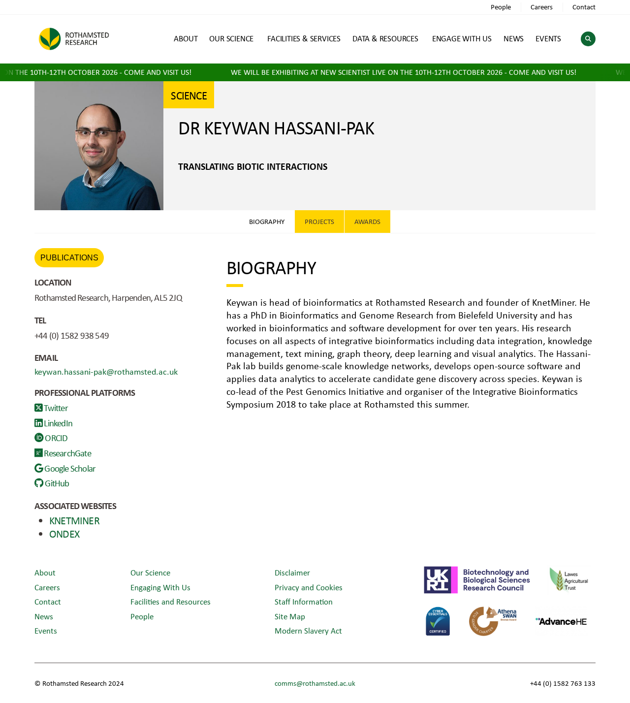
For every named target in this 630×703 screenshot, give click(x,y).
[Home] (73, 38)
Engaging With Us (160, 587)
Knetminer (74, 520)
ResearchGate (66, 452)
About (45, 572)
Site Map (290, 616)
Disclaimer (292, 572)
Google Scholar (69, 468)
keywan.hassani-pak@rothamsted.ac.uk (106, 371)
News (43, 616)
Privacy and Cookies (309, 587)
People (501, 6)
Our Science (150, 572)
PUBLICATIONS (69, 258)
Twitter (55, 407)
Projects (319, 221)
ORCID (55, 437)
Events (45, 630)
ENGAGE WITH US (462, 38)
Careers (542, 6)
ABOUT (185, 38)
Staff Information (304, 601)
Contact (584, 6)
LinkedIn (57, 422)
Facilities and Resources (170, 601)
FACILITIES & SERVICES (304, 38)
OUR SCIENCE (231, 38)
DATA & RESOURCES (385, 38)
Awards (367, 221)
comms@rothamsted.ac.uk (315, 683)
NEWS (514, 38)
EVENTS (548, 38)
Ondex (64, 533)
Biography (266, 221)
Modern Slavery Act (308, 630)
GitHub (56, 483)
